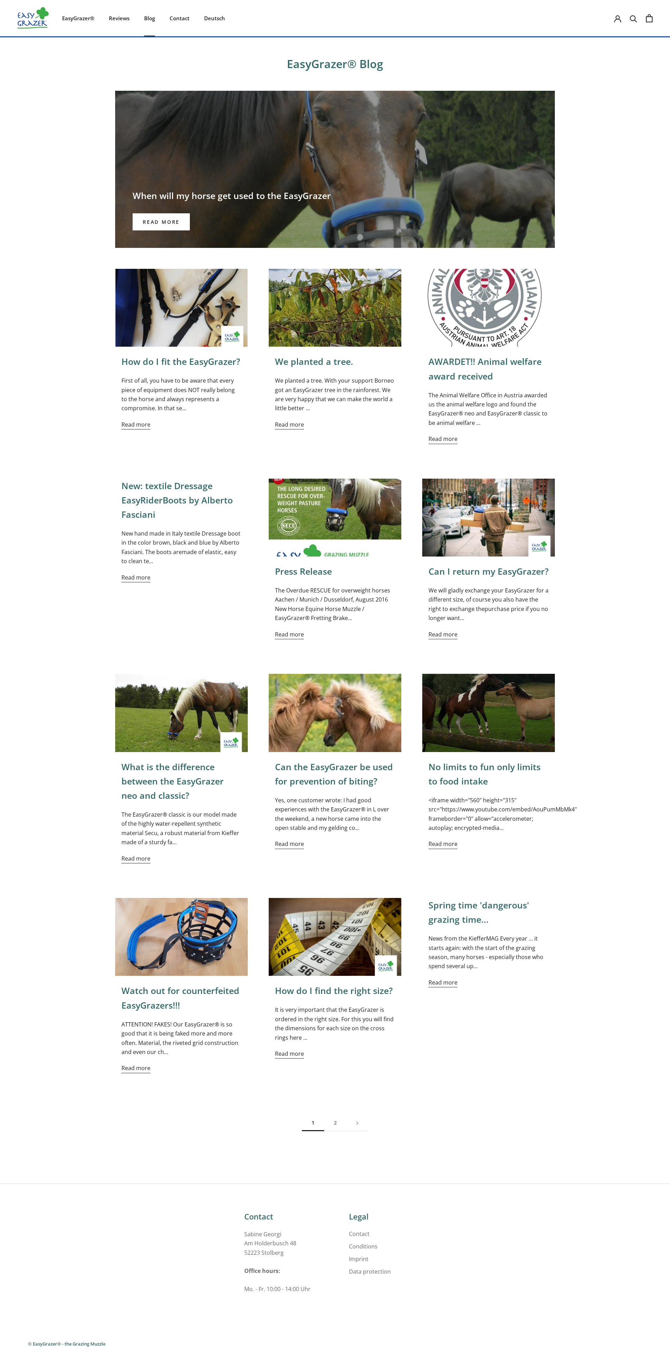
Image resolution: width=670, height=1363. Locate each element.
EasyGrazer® (78, 18)
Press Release (303, 571)
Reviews (119, 18)
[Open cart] (649, 18)
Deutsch (214, 18)
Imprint (358, 1259)
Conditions (363, 1246)
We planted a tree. (314, 361)
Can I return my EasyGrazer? (489, 571)
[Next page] (357, 1123)
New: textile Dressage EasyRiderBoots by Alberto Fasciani (177, 500)
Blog (149, 18)
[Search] (633, 18)
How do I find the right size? (334, 990)
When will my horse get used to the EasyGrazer (232, 195)
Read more (161, 222)
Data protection (370, 1271)
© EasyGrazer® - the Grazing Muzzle (66, 1344)
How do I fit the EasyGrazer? (180, 361)
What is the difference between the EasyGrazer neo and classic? (172, 781)
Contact (179, 18)
